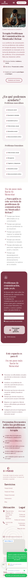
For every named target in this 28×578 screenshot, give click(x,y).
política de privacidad (16, 321)
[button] (13, 2)
